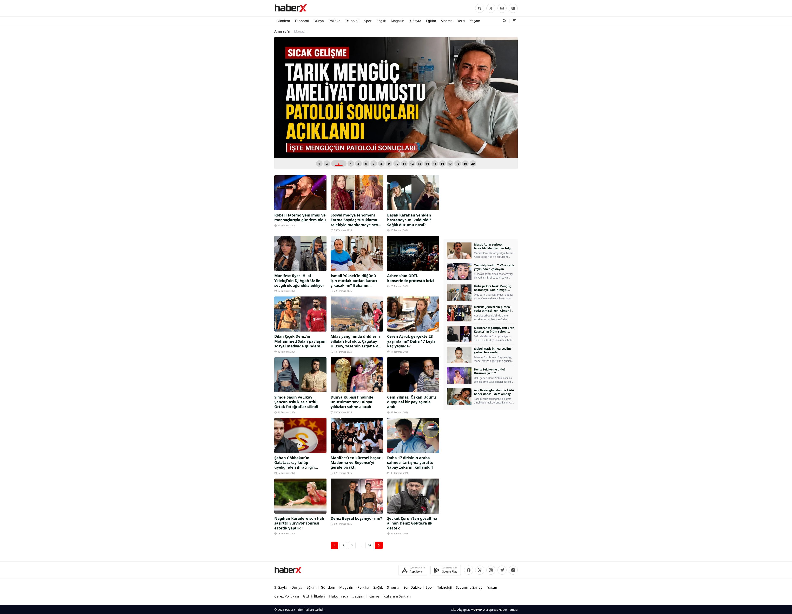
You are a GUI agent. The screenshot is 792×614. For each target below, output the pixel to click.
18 (458, 163)
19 (465, 163)
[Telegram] (502, 570)
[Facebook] (479, 8)
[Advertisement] (480, 204)
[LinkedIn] (513, 8)
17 (450, 163)
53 (369, 545)
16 (442, 163)
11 (404, 163)
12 (412, 163)
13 (419, 163)
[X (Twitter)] (490, 8)
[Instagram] (502, 8)
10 (396, 163)
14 (427, 163)
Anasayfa (282, 31)
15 (435, 163)
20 (473, 163)
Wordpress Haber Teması (500, 610)
